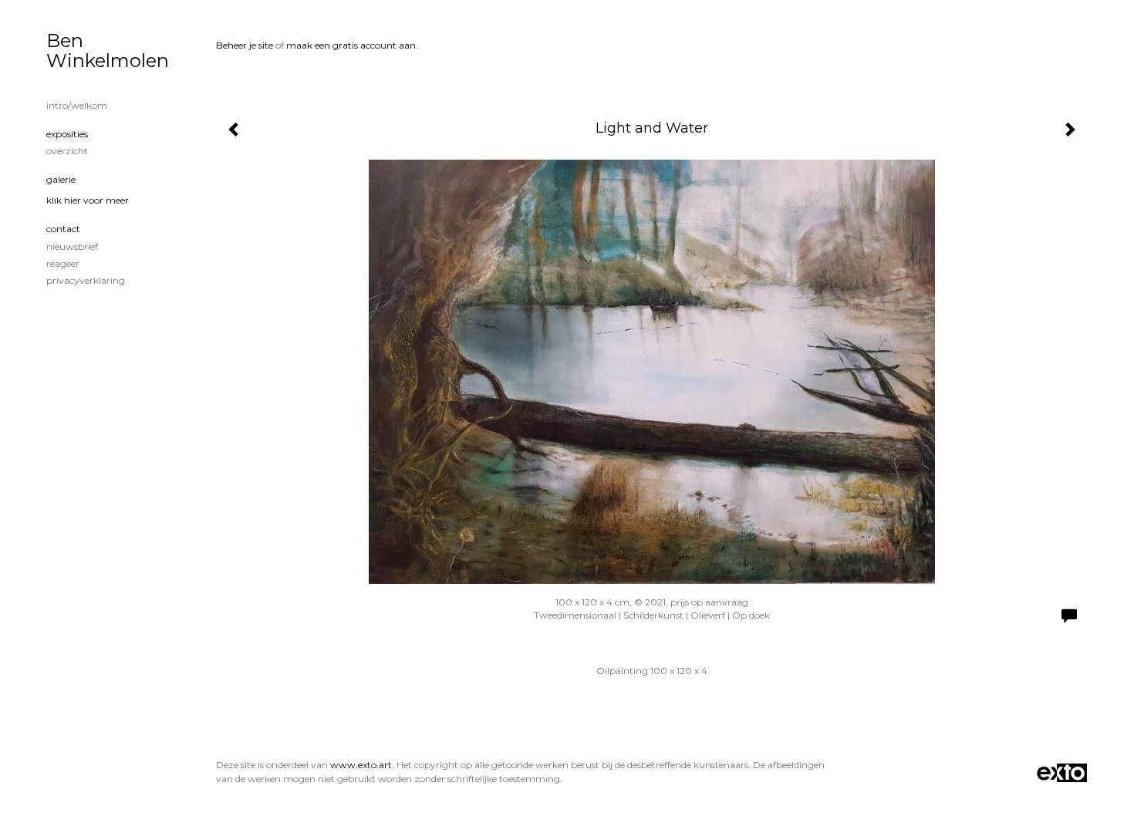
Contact (63, 228)
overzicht (67, 151)
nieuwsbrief (72, 246)
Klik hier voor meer (87, 200)
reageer (62, 263)
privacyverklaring (85, 280)
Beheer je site (244, 45)
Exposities (67, 134)
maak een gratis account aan (351, 45)
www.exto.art (361, 764)
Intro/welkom (76, 105)
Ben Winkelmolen (107, 50)
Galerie (61, 179)
